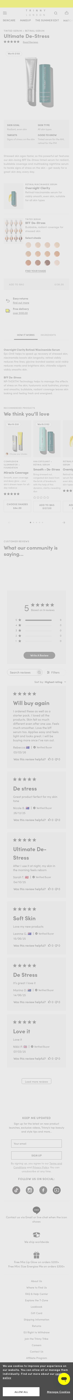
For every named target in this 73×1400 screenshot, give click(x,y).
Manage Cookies (58, 1392)
